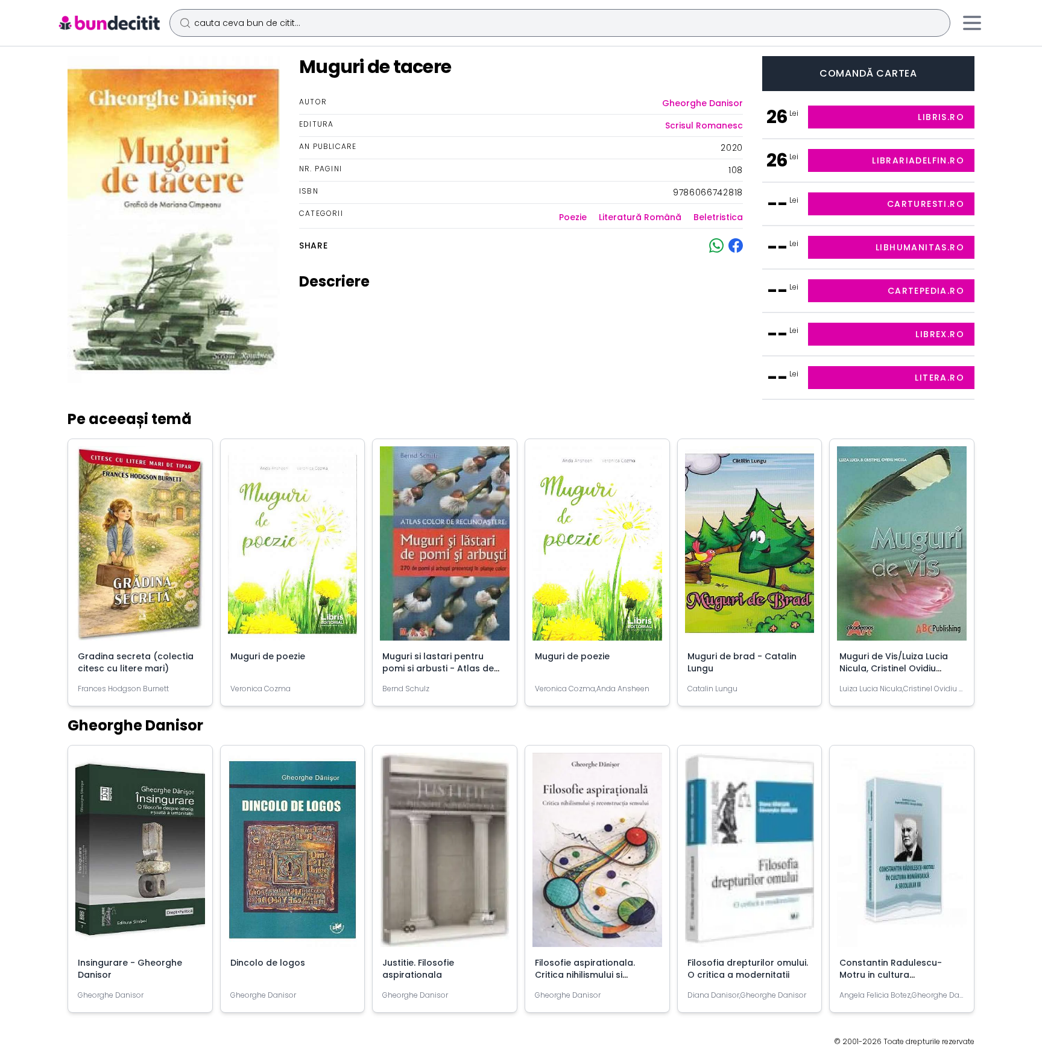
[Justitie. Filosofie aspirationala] (445, 855)
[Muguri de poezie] (293, 548)
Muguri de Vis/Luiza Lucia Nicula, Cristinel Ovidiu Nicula (893, 668)
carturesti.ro (925, 204)
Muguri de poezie (267, 656)
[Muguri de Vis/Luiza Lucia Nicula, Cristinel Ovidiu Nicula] (902, 548)
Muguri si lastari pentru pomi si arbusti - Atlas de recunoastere (438, 668)
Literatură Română (640, 217)
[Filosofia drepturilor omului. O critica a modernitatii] (750, 855)
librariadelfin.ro (918, 160)
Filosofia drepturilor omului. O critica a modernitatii (747, 969)
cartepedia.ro (926, 291)
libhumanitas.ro (920, 247)
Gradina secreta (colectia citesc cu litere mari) (136, 662)
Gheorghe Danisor (702, 103)
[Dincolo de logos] (293, 855)
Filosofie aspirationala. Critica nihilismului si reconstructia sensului (585, 975)
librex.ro (939, 334)
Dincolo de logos (267, 963)
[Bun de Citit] (109, 23)
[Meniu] (972, 23)
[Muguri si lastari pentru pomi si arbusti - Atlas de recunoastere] (445, 548)
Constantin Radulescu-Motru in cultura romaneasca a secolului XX (899, 975)
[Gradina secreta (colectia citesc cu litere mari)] (140, 548)
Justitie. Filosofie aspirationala (418, 969)
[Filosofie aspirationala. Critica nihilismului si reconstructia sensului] (597, 855)
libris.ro (941, 117)
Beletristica (718, 217)
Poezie (573, 217)
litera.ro (939, 378)
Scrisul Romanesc (704, 125)
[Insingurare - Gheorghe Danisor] (140, 855)
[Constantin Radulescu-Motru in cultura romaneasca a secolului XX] (902, 855)
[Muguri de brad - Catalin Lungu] (750, 548)
